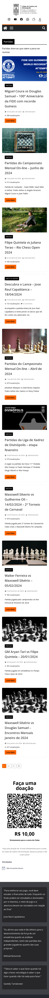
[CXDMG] (5, 28)
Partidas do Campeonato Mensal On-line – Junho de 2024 (24, 168)
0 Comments (27, 304)
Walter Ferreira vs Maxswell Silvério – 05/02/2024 (18, 580)
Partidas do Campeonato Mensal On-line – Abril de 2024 (23, 369)
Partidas (9, 85)
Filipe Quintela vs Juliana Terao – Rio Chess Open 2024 (23, 247)
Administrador (30, 112)
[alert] (24, 868)
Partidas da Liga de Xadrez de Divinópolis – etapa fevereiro (24, 445)
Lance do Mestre (12, 278)
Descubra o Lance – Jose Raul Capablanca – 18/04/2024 (23, 289)
